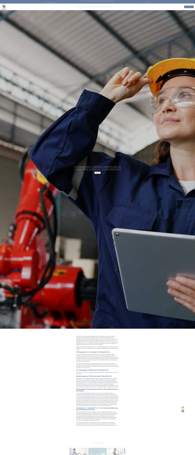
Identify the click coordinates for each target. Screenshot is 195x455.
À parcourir (105, 6)
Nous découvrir (98, 6)
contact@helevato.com (51, 2)
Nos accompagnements (87, 6)
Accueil (79, 6)
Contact (111, 6)
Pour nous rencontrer (189, 6)
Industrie (97, 172)
